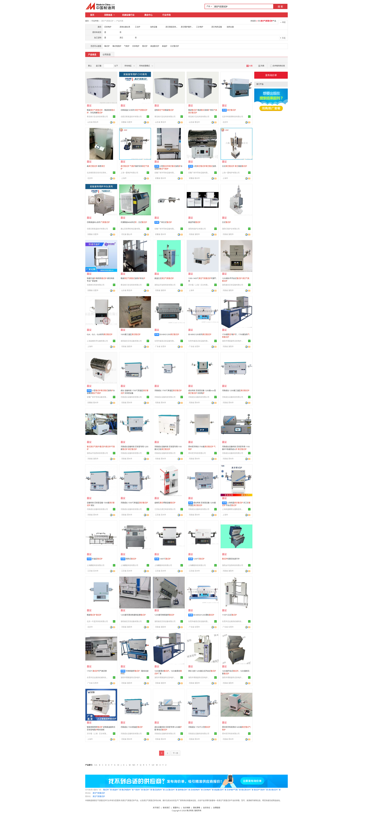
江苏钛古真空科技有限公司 (164, 509)
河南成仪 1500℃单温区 (134, 502)
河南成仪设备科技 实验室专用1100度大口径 (168, 447)
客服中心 (176, 807)
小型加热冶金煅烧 (168, 167)
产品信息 (92, 54)
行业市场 (166, 14)
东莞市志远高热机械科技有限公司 (233, 621)
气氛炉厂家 (138, 789)
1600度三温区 (130, 334)
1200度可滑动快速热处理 (133, 615)
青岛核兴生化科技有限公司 (97, 116)
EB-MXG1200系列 (199, 334)
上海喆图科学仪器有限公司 (97, 341)
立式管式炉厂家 (171, 789)
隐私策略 (196, 807)
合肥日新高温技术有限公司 (131, 116)
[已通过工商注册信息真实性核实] (114, 116)
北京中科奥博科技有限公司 (232, 116)
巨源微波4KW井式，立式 (134, 222)
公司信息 (107, 54)
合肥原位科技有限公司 (95, 285)
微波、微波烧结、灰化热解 (101, 111)
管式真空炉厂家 (247, 789)
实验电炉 (135, 46)
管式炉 (144, 46)
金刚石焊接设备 (164, 502)
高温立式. (164, 278)
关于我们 (156, 807)
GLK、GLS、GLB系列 (99, 334)
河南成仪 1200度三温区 (235, 390)
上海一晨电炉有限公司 (129, 172)
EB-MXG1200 (169, 334)
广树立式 (166, 222)
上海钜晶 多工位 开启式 (236, 504)
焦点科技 (189, 810)
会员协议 (206, 807)
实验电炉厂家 (208, 789)
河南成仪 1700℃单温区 (168, 390)
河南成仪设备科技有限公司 (131, 397)
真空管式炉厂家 (274, 789)
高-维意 (96, 166)
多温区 (97, 559)
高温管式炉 (154, 46)
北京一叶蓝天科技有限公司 (97, 621)
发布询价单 (271, 75)
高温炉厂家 (116, 789)
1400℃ (165, 559)
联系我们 (166, 807)
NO (133, 765)
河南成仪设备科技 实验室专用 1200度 (134, 447)
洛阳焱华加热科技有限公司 (164, 285)
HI (118, 765)
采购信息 (108, 14)
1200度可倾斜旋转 (164, 615)
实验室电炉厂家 (197, 789)
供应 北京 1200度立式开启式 (202, 671)
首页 (92, 14)
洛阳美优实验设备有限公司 (232, 285)
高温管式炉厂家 (220, 789)
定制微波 (164, 110)
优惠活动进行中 (231, 559)
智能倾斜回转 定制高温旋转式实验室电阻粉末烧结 (101, 728)
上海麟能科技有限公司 (95, 565)
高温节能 (194, 222)
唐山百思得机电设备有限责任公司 (131, 229)
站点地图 (186, 807)
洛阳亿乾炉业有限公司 (231, 229)
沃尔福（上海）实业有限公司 (199, 285)
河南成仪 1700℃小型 (199, 727)
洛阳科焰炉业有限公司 (197, 229)
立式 (226, 222)
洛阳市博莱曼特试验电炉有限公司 (233, 341)
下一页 (175, 753)
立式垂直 (234, 166)
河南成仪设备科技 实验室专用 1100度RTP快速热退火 (236, 447)
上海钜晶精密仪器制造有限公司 (233, 509)
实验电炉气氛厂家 (234, 789)
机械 (224, 110)
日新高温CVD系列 (134, 110)
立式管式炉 (174, 46)
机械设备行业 (128, 14)
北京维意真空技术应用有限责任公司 (98, 172)
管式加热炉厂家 (159, 789)
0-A (95, 765)
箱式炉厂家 (107, 789)
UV (153, 765)
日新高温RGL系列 (98, 222)
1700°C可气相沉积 (97, 671)
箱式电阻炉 (116, 46)
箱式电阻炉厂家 (128, 789)
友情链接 (216, 807)
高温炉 (164, 46)
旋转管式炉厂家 (184, 789)
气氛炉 (126, 46)
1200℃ (198, 559)
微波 (94, 615)
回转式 (131, 559)
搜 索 (280, 6)
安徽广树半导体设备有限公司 (165, 172)
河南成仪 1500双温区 (132, 727)
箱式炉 (107, 46)
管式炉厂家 (147, 789)
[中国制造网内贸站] (100, 6)
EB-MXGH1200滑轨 (203, 615)
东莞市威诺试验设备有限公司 (165, 341)
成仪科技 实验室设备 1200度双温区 (202, 504)
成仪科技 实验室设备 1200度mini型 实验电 (202, 391)
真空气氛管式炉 (99, 793)
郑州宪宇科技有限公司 (197, 453)
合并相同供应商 (279, 66)
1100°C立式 (229, 615)
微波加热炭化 (133, 278)
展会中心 (148, 14)
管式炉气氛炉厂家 (261, 789)
